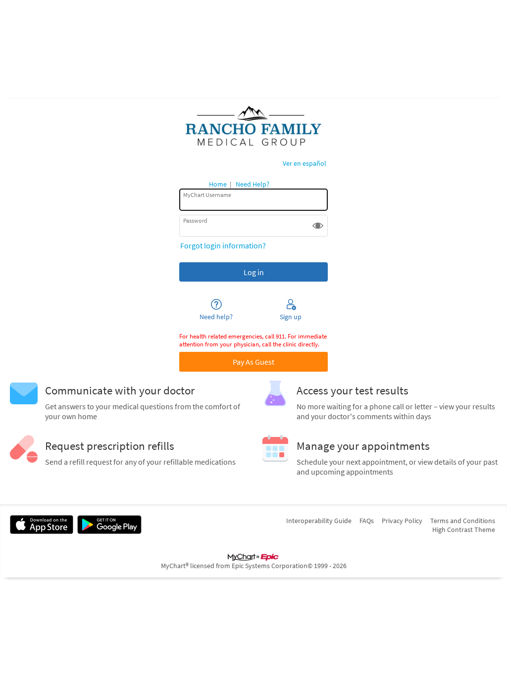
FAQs (366, 520)
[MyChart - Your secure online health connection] (253, 126)
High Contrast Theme (463, 529)
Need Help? (252, 184)
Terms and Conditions (462, 520)
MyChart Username (207, 194)
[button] (318, 226)
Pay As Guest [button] (253, 362)
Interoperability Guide (319, 520)
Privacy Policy (402, 520)
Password (195, 220)
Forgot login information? (223, 245)
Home (218, 184)
